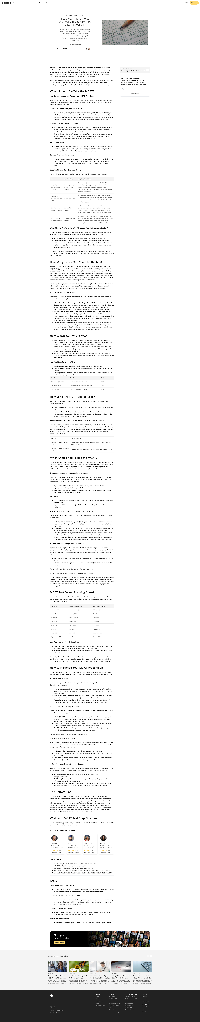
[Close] (118, 491)
